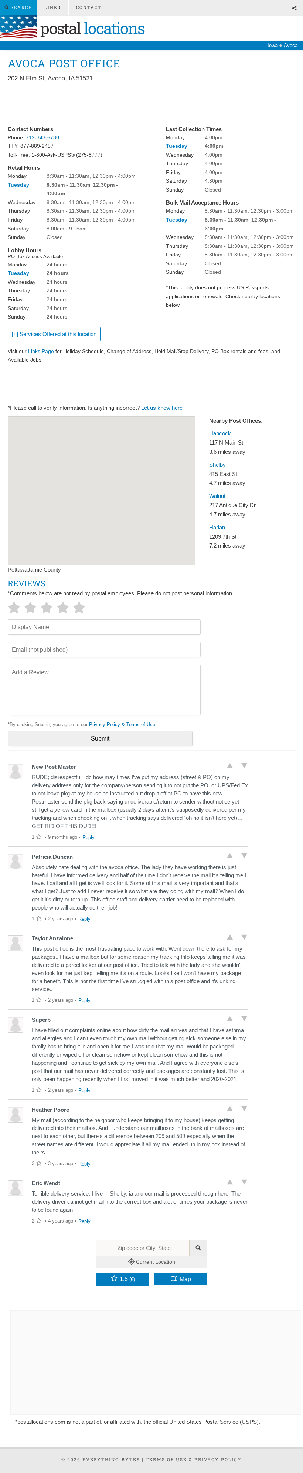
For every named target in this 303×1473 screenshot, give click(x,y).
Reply (88, 837)
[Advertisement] (142, 104)
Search (21, 7)
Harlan (217, 528)
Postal (90, 28)
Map (185, 1279)
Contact (89, 7)
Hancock (220, 433)
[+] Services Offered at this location (54, 334)
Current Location (155, 1262)
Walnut (217, 496)
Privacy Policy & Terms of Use (122, 724)
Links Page (41, 351)
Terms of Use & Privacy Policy (194, 1459)
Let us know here (162, 408)
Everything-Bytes (111, 1459)
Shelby (217, 465)
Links (52, 7)
